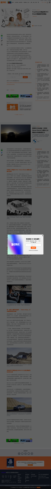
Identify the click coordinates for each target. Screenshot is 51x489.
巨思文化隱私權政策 (35, 250)
